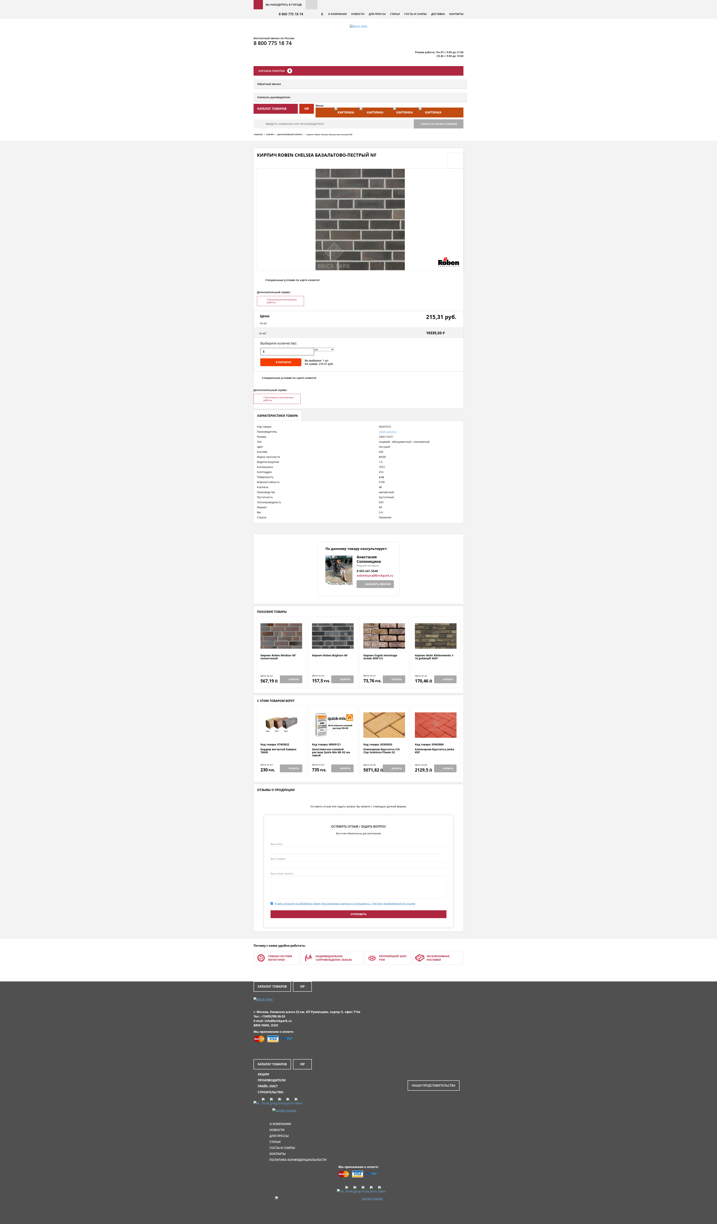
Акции (263, 1074)
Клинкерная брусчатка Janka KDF (434, 751)
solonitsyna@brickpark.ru (375, 575)
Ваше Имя (277, 844)
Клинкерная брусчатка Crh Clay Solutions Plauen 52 (381, 751)
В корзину (283, 362)
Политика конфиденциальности (298, 1160)
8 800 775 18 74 (291, 14)
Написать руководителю (273, 97)
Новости (357, 14)
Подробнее (281, 645)
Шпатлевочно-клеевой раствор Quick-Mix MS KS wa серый (331, 752)
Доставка (438, 14)
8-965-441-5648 (367, 571)
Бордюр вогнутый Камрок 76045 (278, 751)
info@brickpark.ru (278, 1021)
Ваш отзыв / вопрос (282, 873)
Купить (294, 679)
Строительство (270, 1092)
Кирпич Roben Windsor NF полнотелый (278, 657)
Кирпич (270, 134)
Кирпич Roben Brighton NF (330, 655)
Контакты (456, 14)
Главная (258, 134)
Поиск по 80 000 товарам (439, 124)
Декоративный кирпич (289, 134)
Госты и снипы (415, 14)
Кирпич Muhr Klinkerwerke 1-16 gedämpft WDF (434, 657)
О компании (337, 14)
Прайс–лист (268, 1086)
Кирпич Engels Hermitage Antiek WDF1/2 (380, 657)
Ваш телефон (278, 858)
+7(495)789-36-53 (273, 1016)
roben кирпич (388, 431)
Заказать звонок (378, 584)
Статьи (395, 14)
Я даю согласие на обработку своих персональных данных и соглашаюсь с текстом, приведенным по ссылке (345, 903)
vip (306, 109)
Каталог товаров (272, 986)
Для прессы (377, 14)
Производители (272, 1080)
